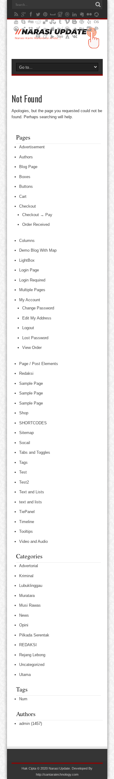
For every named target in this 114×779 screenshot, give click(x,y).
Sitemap (26, 432)
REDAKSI (28, 645)
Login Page (29, 270)
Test (23, 472)
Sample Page (31, 383)
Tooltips (26, 531)
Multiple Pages (32, 290)
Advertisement (32, 147)
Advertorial (28, 566)
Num (23, 699)
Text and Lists (31, 492)
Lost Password (35, 338)
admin (24, 723)
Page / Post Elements (38, 363)
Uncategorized (31, 664)
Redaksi (26, 373)
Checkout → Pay (37, 214)
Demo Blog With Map (38, 250)
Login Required (32, 280)
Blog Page (28, 166)
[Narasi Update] (57, 43)
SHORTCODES (33, 423)
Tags (23, 462)
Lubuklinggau (30, 585)
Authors (26, 157)
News (24, 615)
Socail (24, 442)
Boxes (24, 176)
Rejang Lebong (32, 655)
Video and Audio (33, 541)
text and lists (30, 502)
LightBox (27, 260)
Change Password (38, 308)
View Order (32, 347)
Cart (22, 196)
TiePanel (27, 511)
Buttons (26, 186)
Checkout (27, 206)
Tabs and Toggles (34, 452)
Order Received (36, 224)
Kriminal (26, 576)
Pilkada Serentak (34, 635)
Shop (23, 413)
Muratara (27, 595)
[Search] (98, 4)
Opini (23, 625)
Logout (28, 328)
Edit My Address (36, 318)
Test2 (24, 482)
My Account (29, 300)
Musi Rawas (30, 605)
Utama (25, 674)
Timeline (26, 521)
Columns (27, 240)
